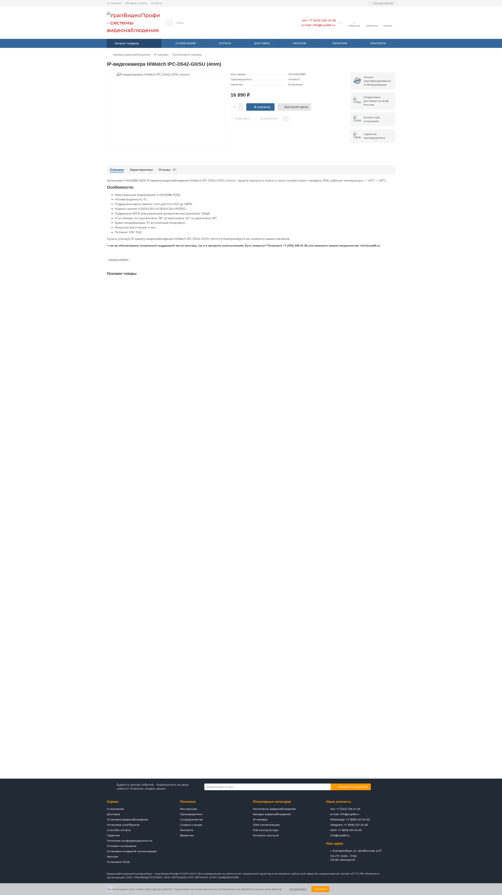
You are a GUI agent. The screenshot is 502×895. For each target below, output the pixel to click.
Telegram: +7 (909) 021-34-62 (349, 824)
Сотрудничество (191, 819)
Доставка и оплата (136, 3)
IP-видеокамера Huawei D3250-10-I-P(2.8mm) (140, 721)
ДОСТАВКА (262, 43)
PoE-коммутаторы (265, 830)
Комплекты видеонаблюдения (274, 808)
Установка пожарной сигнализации (132, 851)
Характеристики (141, 169)
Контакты (156, 3)
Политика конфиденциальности (129, 840)
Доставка (113, 814)
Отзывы (167, 169)
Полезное (188, 802)
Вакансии (187, 835)
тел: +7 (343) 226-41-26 (319, 20)
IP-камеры (161, 54)
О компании (114, 3)
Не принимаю (297, 889)
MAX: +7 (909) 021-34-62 (346, 830)
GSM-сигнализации (266, 824)
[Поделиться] (285, 118)
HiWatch (294, 79)
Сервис (113, 802)
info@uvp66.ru (339, 835)
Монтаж (112, 856)
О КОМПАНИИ (186, 43)
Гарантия (113, 835)
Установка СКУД (118, 861)
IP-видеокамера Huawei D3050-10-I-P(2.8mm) (140, 525)
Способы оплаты (119, 830)
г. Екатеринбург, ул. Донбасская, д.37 (356, 850)
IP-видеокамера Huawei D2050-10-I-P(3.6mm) (140, 426)
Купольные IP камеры (187, 54)
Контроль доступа (266, 835)
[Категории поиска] (169, 22)
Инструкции (188, 808)
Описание (117, 169)
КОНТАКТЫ (378, 43)
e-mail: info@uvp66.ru (318, 25)
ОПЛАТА (225, 43)
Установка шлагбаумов (123, 824)
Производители (191, 814)
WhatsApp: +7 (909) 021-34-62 (350, 819)
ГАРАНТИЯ (339, 43)
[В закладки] (392, 284)
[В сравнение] (392, 292)
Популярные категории (272, 802)
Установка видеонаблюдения (127, 819)
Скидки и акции (191, 824)
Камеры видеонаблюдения (131, 54)
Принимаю (320, 889)
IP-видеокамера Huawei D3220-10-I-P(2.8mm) (140, 623)
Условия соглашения (121, 846)
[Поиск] (282, 23)
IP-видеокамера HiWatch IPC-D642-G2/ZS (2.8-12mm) (146, 328)
